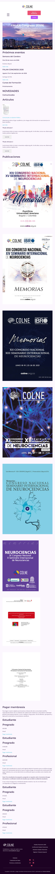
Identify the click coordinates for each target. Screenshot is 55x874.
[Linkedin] (33, 862)
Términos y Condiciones (15, 863)
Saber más (5, 66)
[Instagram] (30, 862)
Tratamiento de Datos (15, 860)
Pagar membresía (7, 734)
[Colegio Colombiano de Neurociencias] (27, 7)
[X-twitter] (33, 860)
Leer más (5, 125)
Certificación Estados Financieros (40, 847)
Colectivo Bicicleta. (46, 871)
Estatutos (15, 858)
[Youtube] (31, 865)
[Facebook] (30, 860)
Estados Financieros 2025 (40, 844)
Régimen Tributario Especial (40, 852)
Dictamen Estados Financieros (40, 849)
